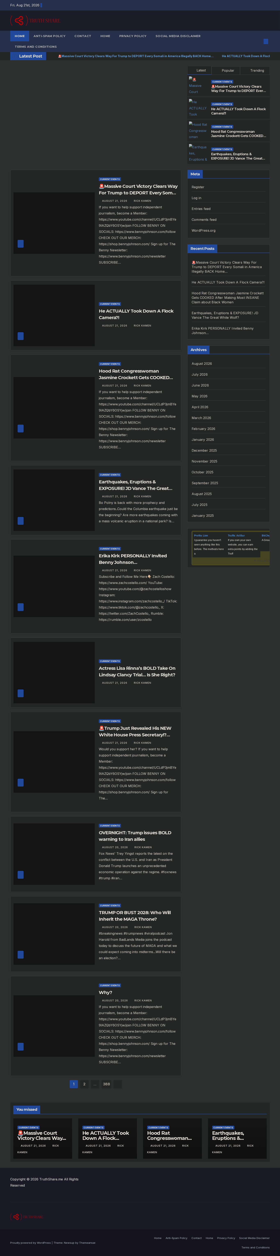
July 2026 (200, 374)
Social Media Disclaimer (178, 36)
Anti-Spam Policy (49, 36)
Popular (227, 70)
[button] (259, 41)
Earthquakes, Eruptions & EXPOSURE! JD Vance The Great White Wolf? (236, 158)
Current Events (222, 81)
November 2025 (204, 461)
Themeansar (87, 1242)
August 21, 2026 (115, 200)
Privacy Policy (133, 36)
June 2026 (200, 385)
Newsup (69, 1242)
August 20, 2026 (115, 847)
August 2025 (202, 494)
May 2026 (200, 396)
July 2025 (199, 505)
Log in (196, 198)
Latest (201, 70)
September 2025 (205, 483)
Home (20, 36)
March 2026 (201, 418)
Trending (256, 70)
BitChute (267, 535)
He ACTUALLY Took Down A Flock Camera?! (228, 282)
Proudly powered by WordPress (31, 1242)
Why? (105, 992)
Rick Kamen (142, 200)
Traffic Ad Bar (236, 535)
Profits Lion (201, 535)
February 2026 (203, 429)
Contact (82, 36)
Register (198, 187)
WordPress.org (204, 230)
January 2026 (203, 440)
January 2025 (203, 516)
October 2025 (202, 472)
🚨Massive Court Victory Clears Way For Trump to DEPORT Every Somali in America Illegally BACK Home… (238, 93)
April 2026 (200, 407)
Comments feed (204, 220)
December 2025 (204, 450)
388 (106, 1084)
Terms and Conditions (36, 47)
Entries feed (201, 209)
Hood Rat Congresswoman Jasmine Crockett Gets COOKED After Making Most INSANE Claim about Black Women (237, 138)
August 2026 (202, 364)
